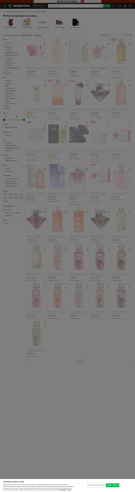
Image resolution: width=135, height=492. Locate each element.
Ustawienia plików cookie (95, 485)
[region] (67, 485)
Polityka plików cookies (64, 490)
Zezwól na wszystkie (112, 485)
